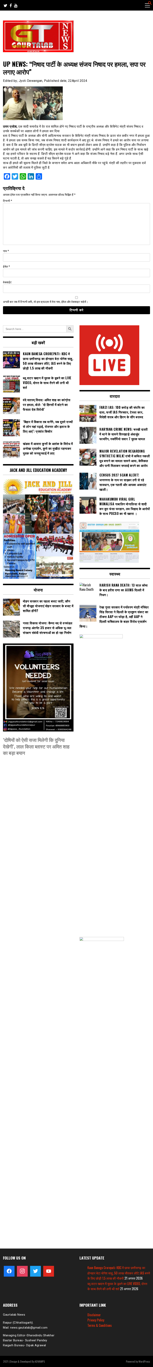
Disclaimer (94, 1314)
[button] (150, 3)
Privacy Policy (95, 1320)
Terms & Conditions (99, 1325)
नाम (6, 251)
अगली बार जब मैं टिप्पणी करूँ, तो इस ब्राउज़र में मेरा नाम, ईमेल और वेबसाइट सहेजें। (45, 301)
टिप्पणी (7, 200)
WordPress (144, 1361)
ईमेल (6, 266)
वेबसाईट (7, 282)
